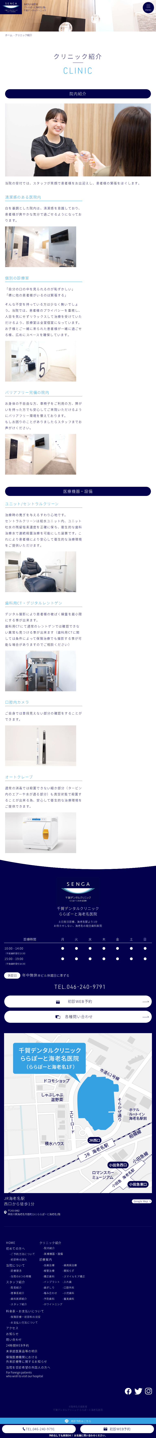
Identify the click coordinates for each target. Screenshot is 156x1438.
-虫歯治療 (49, 1265)
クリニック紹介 (23, 35)
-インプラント (51, 1282)
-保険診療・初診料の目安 (25, 1316)
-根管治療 (49, 1270)
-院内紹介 (49, 1248)
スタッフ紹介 (15, 1282)
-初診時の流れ (18, 1259)
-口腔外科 (68, 1287)
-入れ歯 (67, 1282)
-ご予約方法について (22, 1254)
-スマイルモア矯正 (74, 1276)
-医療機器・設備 (53, 1253)
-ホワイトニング (53, 1304)
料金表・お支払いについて (25, 1311)
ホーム (8, 35)
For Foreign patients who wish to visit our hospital (24, 1374)
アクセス (12, 1328)
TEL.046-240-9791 (80, 986)
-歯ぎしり (49, 1287)
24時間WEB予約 (17, 1345)
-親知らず (68, 1270)
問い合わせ (14, 1339)
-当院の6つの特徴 (20, 1276)
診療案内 (45, 1259)
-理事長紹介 (17, 1293)
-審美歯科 (68, 1298)
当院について (15, 1265)
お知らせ (12, 1334)
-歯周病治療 (70, 1265)
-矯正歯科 (49, 1276)
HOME (10, 1243)
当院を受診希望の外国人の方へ (28, 1367)
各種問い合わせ (79, 1016)
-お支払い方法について (24, 1322)
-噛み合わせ (50, 1293)
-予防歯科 (49, 1298)
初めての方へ (15, 1248)
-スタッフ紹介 (18, 1304)
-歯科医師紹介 (18, 1298)
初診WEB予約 (80, 1001)
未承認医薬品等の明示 (22, 1351)
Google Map (141, 1201)
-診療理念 (16, 1270)
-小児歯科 (68, 1293)
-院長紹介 (16, 1287)
